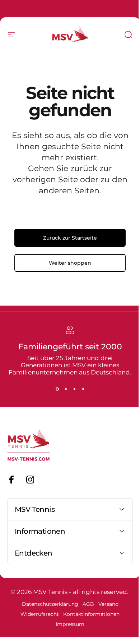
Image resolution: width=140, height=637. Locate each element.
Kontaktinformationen (89, 614)
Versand (105, 604)
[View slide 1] (57, 388)
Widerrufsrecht (37, 614)
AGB (85, 604)
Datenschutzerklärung (47, 604)
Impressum (67, 624)
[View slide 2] (65, 388)
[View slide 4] (83, 388)
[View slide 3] (74, 388)
